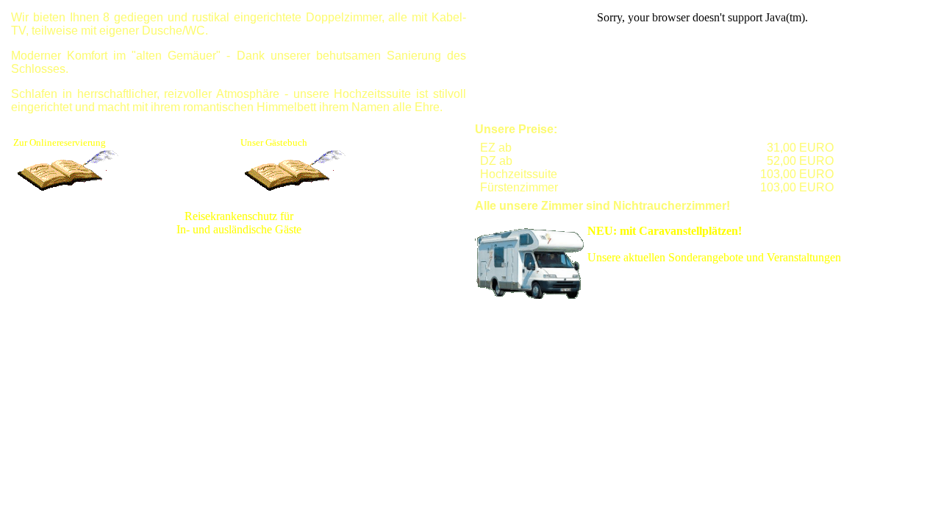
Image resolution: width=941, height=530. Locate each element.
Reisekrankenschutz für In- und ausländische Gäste (238, 223)
